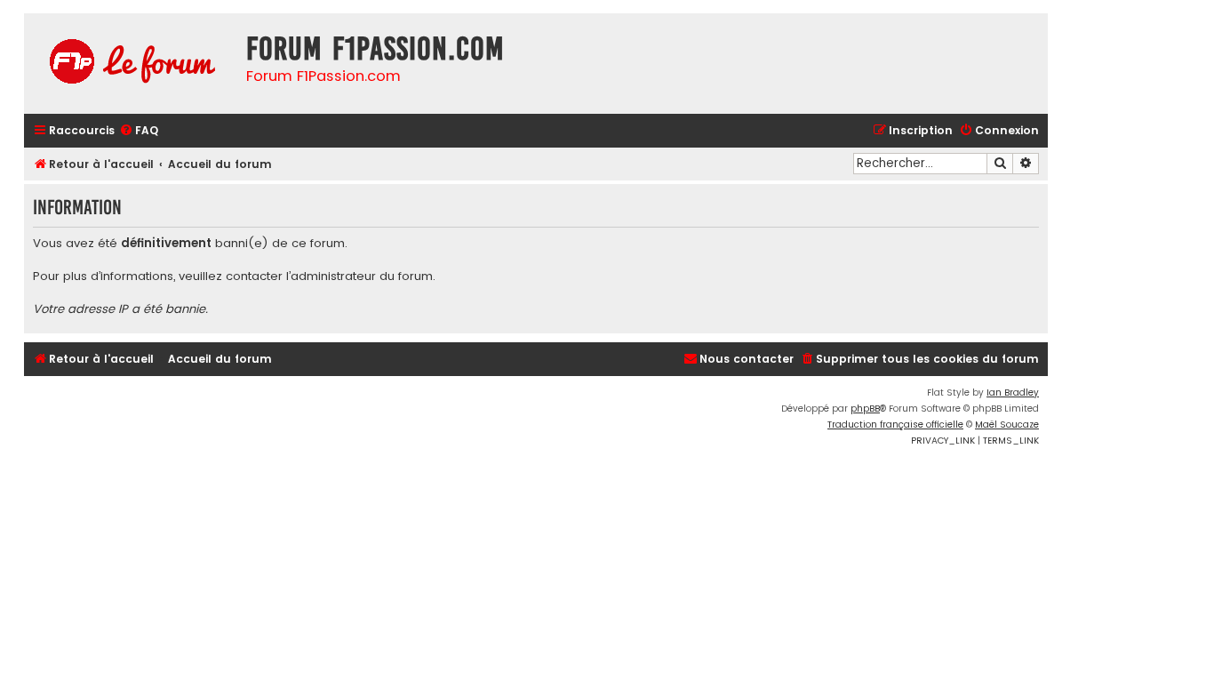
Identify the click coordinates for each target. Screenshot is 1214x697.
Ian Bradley (1012, 392)
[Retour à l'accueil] (130, 63)
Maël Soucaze (1007, 424)
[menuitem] (138, 131)
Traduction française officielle (895, 424)
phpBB (865, 408)
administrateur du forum (362, 276)
